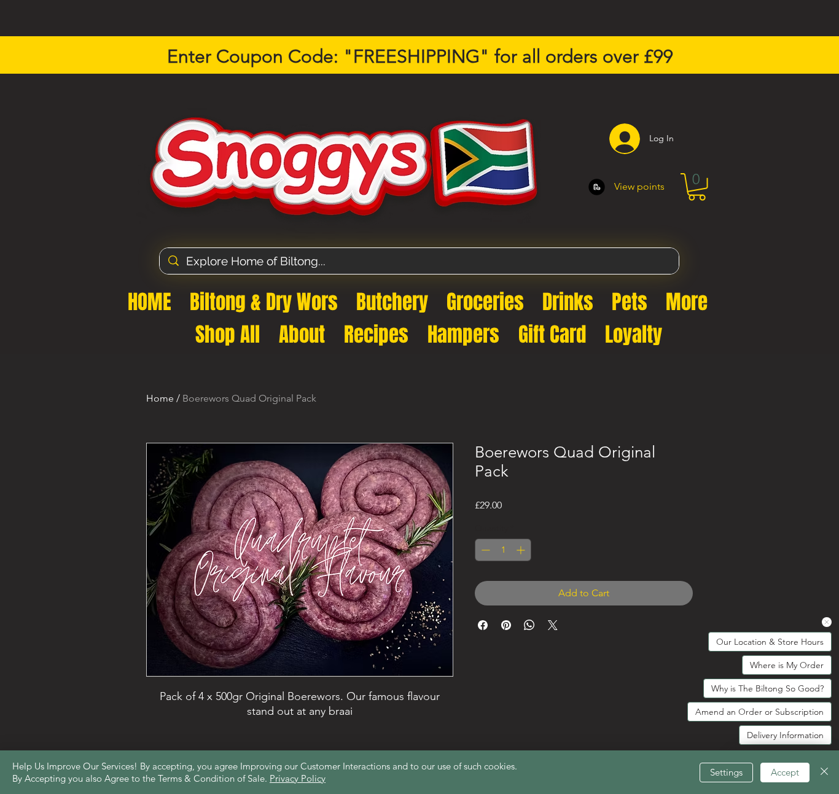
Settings (726, 772)
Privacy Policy (298, 778)
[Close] (824, 772)
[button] (702, 201)
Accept (785, 772)
